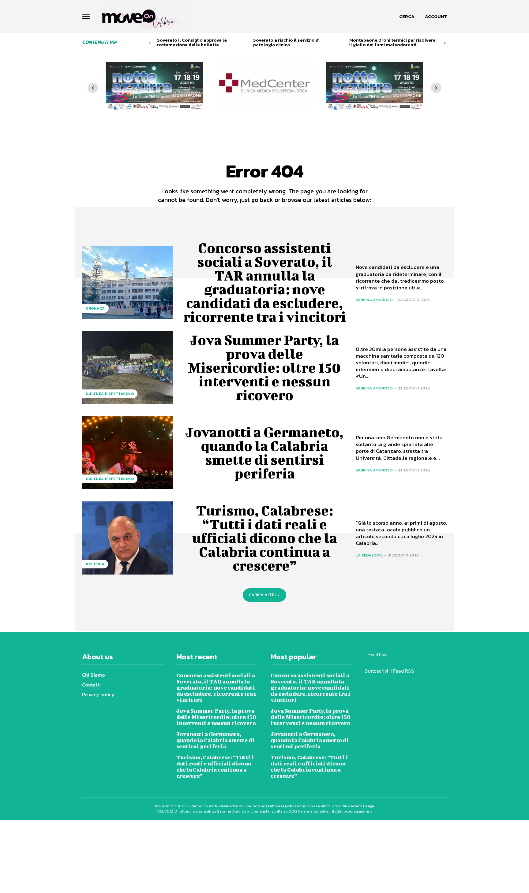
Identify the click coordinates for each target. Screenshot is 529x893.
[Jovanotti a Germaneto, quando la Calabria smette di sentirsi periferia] (127, 452)
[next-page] (444, 43)
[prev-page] (150, 43)
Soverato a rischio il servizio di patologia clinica (286, 42)
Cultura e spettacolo (110, 393)
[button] (407, 16)
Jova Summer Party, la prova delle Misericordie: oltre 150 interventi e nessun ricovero (264, 367)
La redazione (369, 555)
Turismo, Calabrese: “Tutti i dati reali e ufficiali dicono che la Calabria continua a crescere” (264, 537)
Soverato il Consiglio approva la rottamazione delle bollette (192, 42)
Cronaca (95, 308)
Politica (95, 564)
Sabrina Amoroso (374, 300)
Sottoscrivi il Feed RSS (389, 671)
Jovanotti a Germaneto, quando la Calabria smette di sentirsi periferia (264, 452)
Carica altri (262, 595)
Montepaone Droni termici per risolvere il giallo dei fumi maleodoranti (392, 42)
